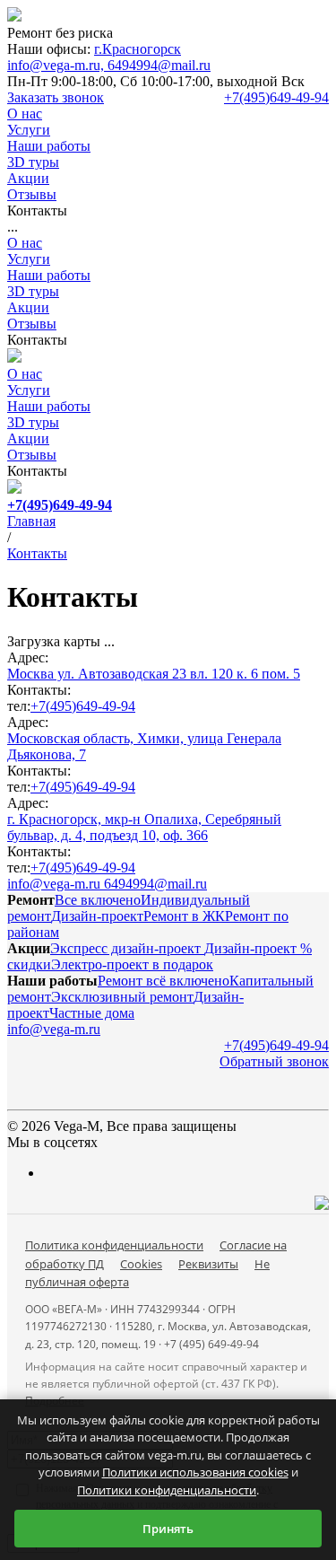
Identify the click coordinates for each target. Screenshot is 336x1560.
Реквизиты (208, 1264)
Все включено (98, 899)
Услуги (28, 259)
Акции (28, 307)
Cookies (141, 1264)
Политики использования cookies (195, 1472)
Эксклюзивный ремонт (122, 996)
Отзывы (31, 323)
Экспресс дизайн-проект (127, 948)
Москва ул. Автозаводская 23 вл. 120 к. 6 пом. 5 (153, 673)
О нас (24, 242)
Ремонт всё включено (163, 980)
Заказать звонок (55, 97)
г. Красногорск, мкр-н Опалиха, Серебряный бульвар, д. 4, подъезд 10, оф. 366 (144, 827)
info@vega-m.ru (53, 1029)
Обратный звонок (274, 1061)
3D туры (33, 291)
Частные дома (91, 1013)
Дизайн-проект (97, 916)
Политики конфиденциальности (166, 1490)
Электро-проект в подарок (132, 964)
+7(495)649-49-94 (276, 97)
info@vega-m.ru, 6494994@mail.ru (109, 65)
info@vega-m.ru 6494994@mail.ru (107, 883)
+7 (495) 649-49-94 (211, 1344)
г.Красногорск (137, 49)
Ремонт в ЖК (184, 916)
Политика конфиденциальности (114, 1245)
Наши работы (48, 275)
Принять (168, 1529)
